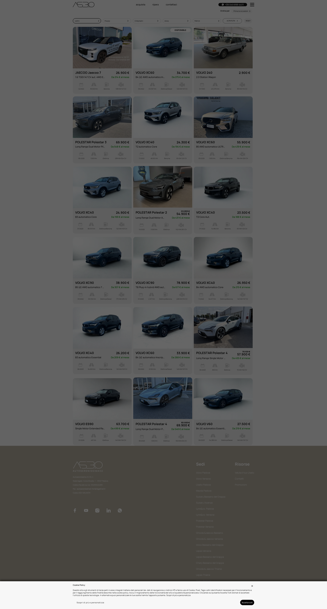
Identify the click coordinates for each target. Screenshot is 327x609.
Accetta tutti (247, 602)
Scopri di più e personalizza (90, 602)
